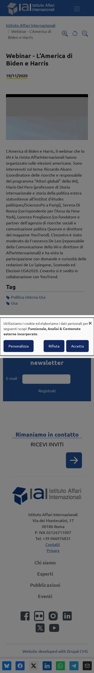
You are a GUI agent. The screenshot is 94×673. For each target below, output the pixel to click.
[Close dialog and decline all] (90, 321)
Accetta (77, 346)
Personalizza (19, 346)
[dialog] (47, 336)
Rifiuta (54, 346)
